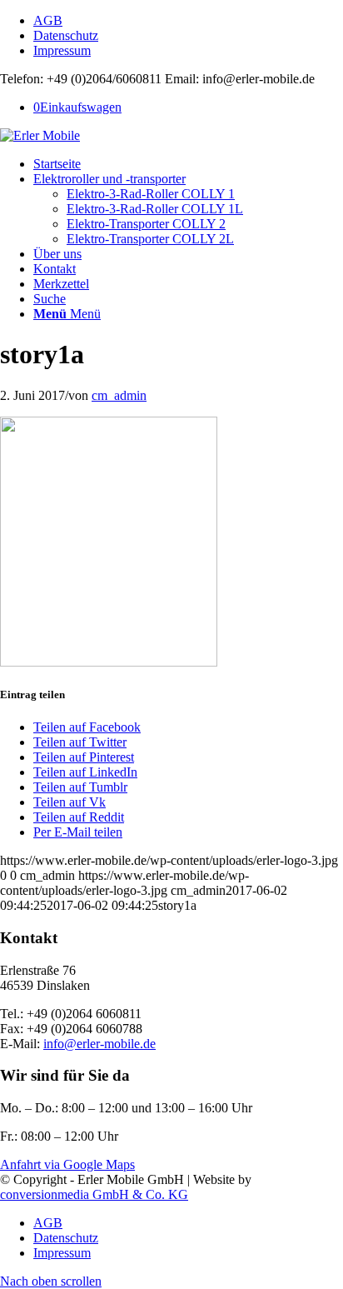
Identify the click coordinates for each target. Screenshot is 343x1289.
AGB (47, 20)
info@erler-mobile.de (99, 1044)
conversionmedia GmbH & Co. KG (94, 1194)
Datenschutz (65, 35)
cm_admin (119, 395)
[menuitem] (188, 20)
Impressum (62, 50)
